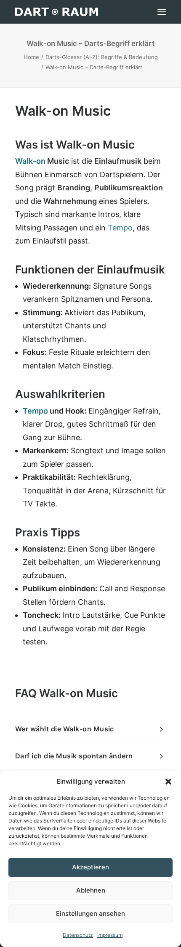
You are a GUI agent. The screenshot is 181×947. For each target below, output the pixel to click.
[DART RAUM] (56, 12)
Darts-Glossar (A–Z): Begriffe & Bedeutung (101, 57)
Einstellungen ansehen (90, 913)
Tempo (120, 227)
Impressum (109, 935)
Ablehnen (90, 890)
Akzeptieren (90, 867)
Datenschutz (78, 935)
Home (31, 57)
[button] (168, 781)
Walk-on (30, 161)
